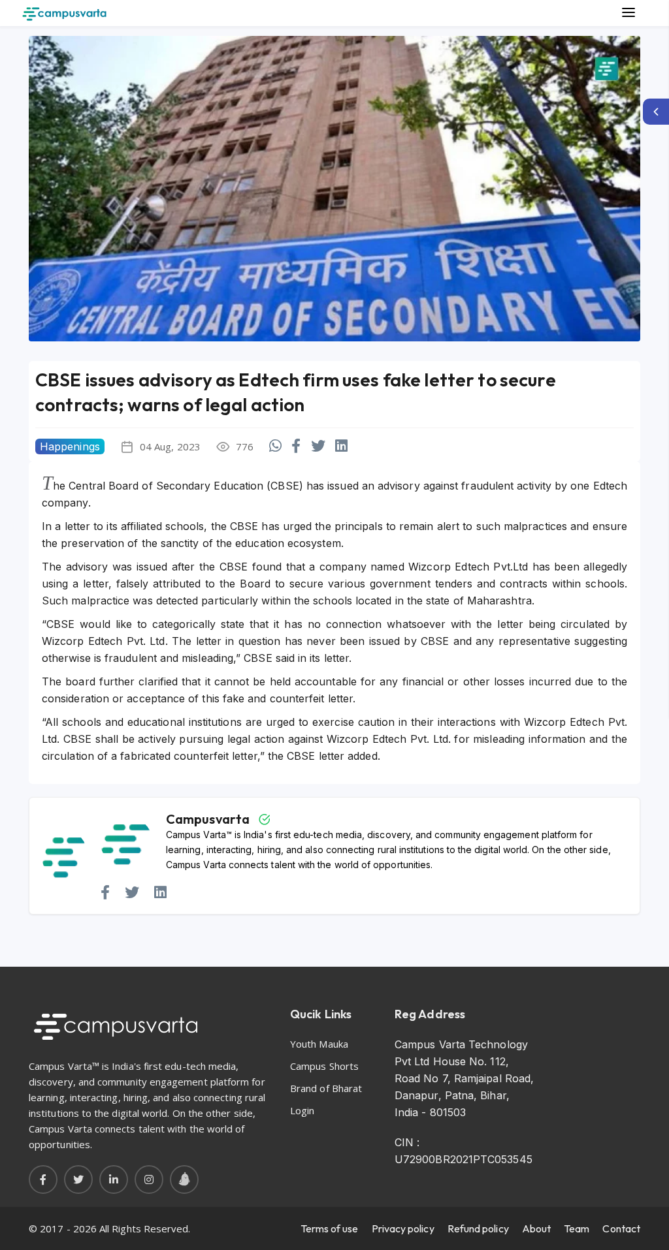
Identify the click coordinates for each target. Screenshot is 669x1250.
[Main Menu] (628, 13)
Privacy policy (403, 1228)
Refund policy (478, 1228)
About (536, 1228)
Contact (621, 1228)
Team (576, 1228)
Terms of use (330, 1228)
